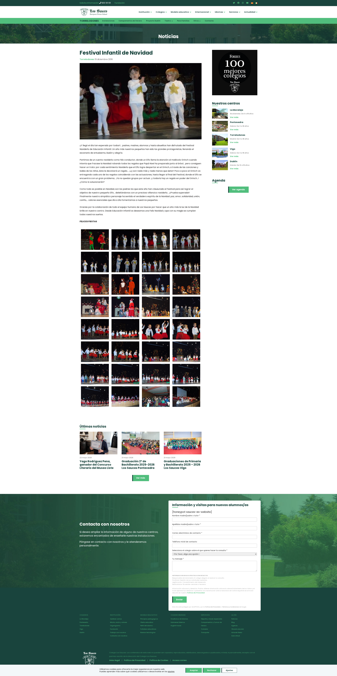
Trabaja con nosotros (118, 632)
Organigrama (115, 626)
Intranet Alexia (236, 632)
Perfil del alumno (146, 626)
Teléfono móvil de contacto (184, 542)
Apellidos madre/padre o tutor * (186, 524)
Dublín (82, 632)
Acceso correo (179, 660)
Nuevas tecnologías (147, 632)
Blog (233, 622)
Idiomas (219, 12)
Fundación (120, 3)
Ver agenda (238, 189)
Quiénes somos (116, 619)
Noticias (234, 619)
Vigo (81, 629)
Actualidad (249, 12)
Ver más (140, 477)
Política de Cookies (159, 660)
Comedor (204, 629)
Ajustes (229, 670)
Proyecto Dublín (153, 21)
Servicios (233, 12)
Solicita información (89, 3)
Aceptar (194, 670)
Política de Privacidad (196, 593)
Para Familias (183, 21)
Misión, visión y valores (118, 622)
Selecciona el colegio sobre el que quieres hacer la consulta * (199, 550)
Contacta (209, 21)
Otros (196, 21)
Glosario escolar (237, 629)
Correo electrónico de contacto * (187, 533)
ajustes (171, 671)
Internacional (202, 12)
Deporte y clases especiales (211, 619)
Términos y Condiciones (230, 607)
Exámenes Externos (178, 622)
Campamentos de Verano (130, 21)
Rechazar (211, 670)
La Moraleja (84, 619)
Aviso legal (114, 660)
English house (176, 626)
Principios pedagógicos (149, 619)
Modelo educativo (180, 12)
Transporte (205, 632)
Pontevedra (84, 622)
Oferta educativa (146, 622)
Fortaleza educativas (148, 629)
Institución (144, 12)
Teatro (168, 21)
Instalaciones (108, 21)
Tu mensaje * (178, 559)
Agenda (234, 626)
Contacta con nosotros (118, 636)
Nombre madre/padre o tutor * (186, 515)
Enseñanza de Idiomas (179, 619)
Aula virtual (235, 636)
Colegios (160, 12)
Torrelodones (89, 20)
